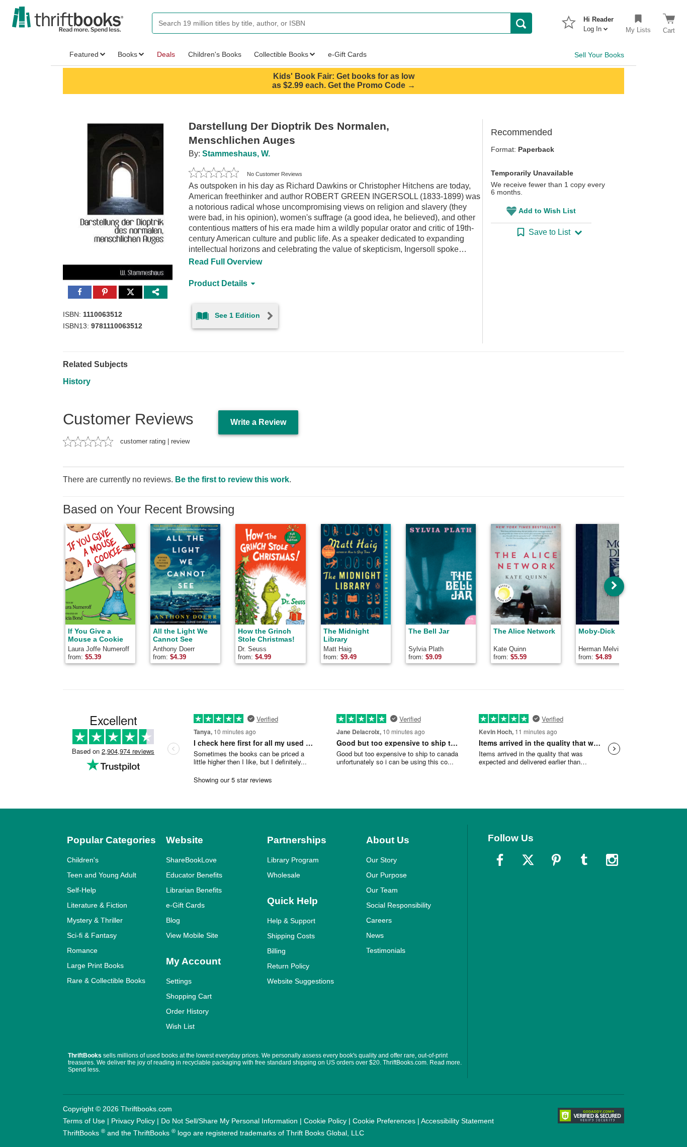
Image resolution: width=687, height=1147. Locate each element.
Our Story (381, 860)
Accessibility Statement (457, 1121)
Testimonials (385, 950)
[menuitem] (598, 21)
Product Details (218, 283)
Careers (379, 920)
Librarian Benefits (194, 890)
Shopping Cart (189, 996)
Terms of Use (84, 1121)
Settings (179, 981)
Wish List (180, 1026)
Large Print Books (95, 965)
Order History (187, 1011)
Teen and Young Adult (101, 875)
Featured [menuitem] (84, 54)
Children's (83, 860)
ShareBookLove (191, 860)
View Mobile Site (192, 935)
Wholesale (283, 875)
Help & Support (291, 921)
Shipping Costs (291, 936)
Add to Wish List (547, 211)
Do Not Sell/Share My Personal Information (229, 1121)
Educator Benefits (194, 875)
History (77, 381)
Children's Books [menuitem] (214, 54)
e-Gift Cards (185, 905)
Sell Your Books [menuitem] (599, 55)
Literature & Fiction (97, 905)
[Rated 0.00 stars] (214, 174)
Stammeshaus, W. (236, 153)
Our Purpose (386, 875)
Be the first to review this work (232, 479)
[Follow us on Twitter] (528, 860)
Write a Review (258, 422)
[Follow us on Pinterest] (556, 860)
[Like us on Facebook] (500, 860)
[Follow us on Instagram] (612, 860)
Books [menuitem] (127, 54)
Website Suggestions (300, 981)
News (375, 935)
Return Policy (288, 966)
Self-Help (81, 890)
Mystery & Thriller (95, 920)
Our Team (382, 890)
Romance (82, 950)
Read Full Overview (225, 261)
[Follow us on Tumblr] (584, 860)
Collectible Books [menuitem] (281, 54)
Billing (276, 951)
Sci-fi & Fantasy (92, 935)
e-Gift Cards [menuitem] (347, 54)
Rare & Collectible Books (106, 981)
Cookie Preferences (384, 1121)
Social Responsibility (398, 905)
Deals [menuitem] (166, 54)
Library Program (293, 860)
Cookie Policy (325, 1121)
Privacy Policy (133, 1121)
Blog (173, 920)
